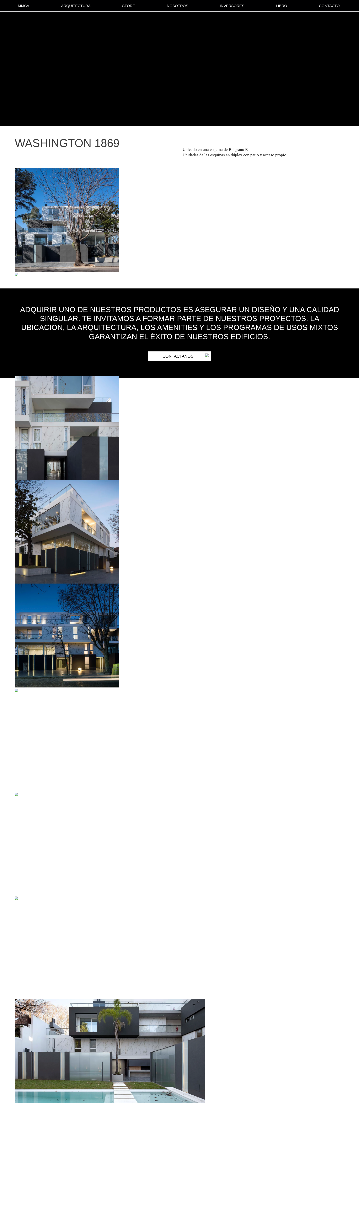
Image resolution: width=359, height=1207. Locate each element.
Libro (281, 6)
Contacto (329, 6)
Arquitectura (76, 6)
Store (128, 6)
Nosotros (177, 6)
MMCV (23, 6)
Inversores (232, 6)
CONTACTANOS (177, 356)
